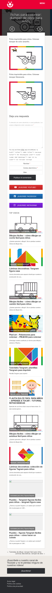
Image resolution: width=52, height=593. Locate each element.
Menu (42, 3)
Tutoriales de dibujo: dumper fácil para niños (24, 552)
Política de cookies (14, 583)
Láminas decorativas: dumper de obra (30, 553)
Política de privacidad (15, 586)
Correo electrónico (30, 168)
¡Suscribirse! (26, 570)
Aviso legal (11, 581)
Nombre (26, 163)
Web (25, 172)
